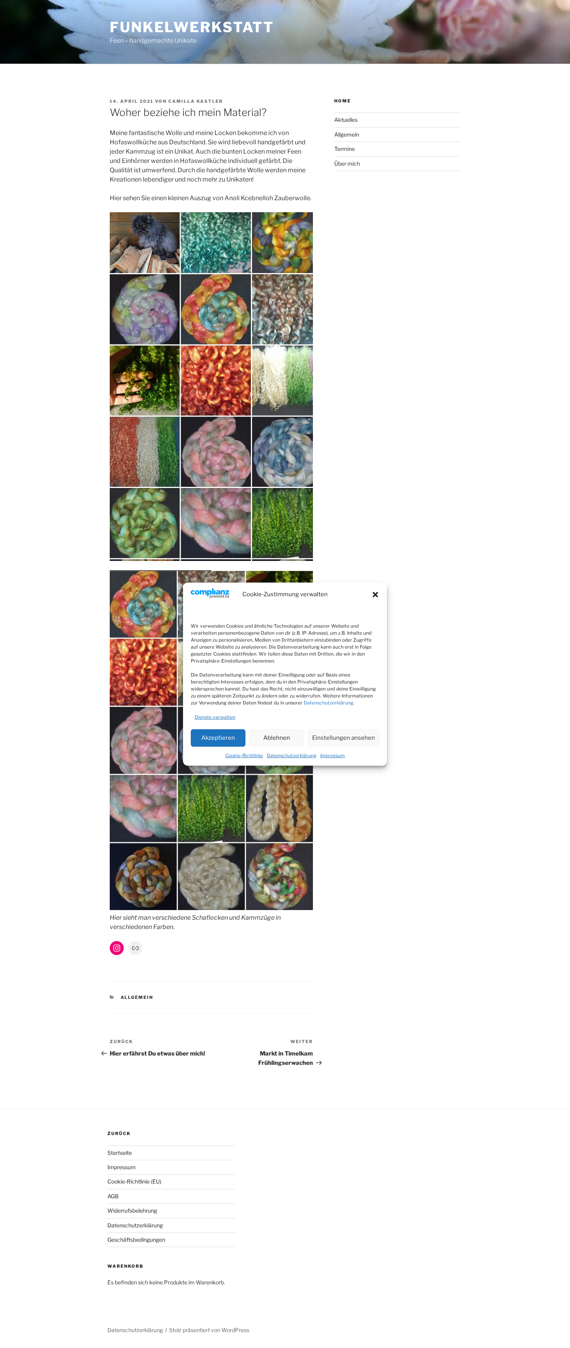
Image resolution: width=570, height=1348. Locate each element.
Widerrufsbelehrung (132, 1210)
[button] (375, 595)
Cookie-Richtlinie (244, 755)
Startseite (119, 1152)
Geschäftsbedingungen (136, 1239)
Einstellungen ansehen (343, 737)
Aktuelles (346, 119)
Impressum (332, 755)
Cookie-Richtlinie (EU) (134, 1181)
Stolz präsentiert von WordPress (209, 1330)
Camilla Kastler (195, 101)
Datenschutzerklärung (328, 703)
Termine (344, 148)
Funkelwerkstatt (192, 27)
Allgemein (137, 997)
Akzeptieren (218, 737)
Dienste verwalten (215, 717)
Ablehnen (276, 737)
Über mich (347, 163)
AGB (113, 1196)
